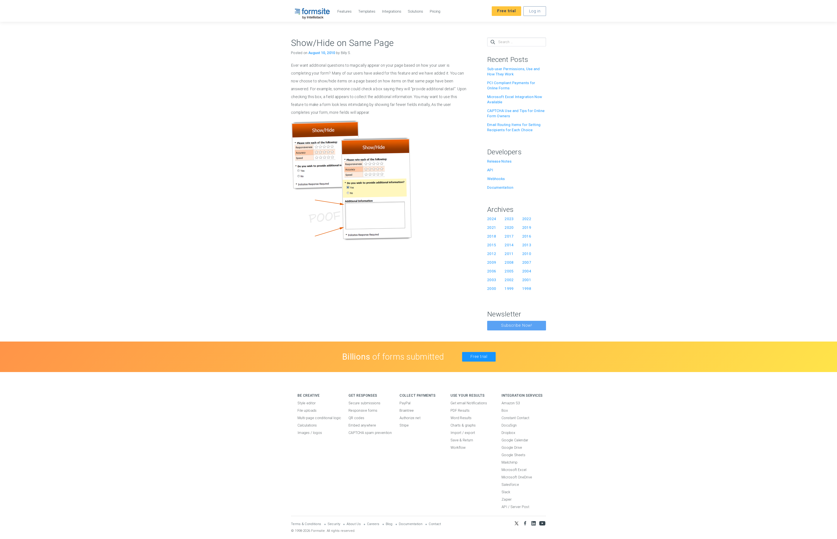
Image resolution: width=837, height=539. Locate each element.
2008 (509, 262)
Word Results (461, 418)
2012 (491, 254)
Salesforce (510, 485)
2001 (526, 280)
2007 (526, 262)
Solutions (415, 12)
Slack (506, 492)
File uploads (307, 410)
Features (344, 12)
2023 (509, 219)
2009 (491, 262)
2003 (491, 280)
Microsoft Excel (514, 470)
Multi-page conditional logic (319, 418)
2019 (526, 227)
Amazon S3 (511, 403)
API (490, 170)
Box (505, 410)
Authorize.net (410, 418)
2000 (491, 288)
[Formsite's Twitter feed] (516, 523)
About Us (354, 524)
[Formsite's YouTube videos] (542, 523)
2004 (526, 271)
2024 (491, 219)
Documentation (500, 187)
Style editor (307, 403)
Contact (435, 524)
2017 (509, 236)
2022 (526, 219)
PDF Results (460, 410)
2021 (491, 227)
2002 (509, 280)
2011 (509, 254)
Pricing (435, 12)
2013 (526, 245)
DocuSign (509, 425)
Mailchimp (510, 462)
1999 (509, 288)
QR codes (356, 418)
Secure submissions (364, 403)
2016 (526, 236)
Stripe (404, 425)
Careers (373, 524)
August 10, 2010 (321, 53)
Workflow (458, 447)
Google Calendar (515, 440)
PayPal (405, 403)
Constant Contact (515, 418)
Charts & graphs (463, 425)
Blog (389, 524)
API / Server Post (515, 507)
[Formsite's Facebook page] (525, 523)
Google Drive (512, 447)
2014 (509, 245)
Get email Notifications (469, 403)
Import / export (463, 433)
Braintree (407, 410)
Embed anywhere (362, 425)
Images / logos (310, 433)
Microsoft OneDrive (517, 477)
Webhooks (496, 179)
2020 (509, 227)
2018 (491, 236)
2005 (509, 271)
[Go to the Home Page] (312, 13)
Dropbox (508, 433)
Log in (534, 11)
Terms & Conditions (306, 524)
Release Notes (499, 161)
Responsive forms (363, 410)
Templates (366, 12)
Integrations (391, 12)
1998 (526, 288)
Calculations (307, 425)
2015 (491, 245)
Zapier (507, 499)
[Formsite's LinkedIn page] (534, 523)
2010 (526, 254)
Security (334, 524)
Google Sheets (513, 455)
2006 (491, 271)
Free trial (506, 10)
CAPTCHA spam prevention (370, 433)
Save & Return (462, 440)
